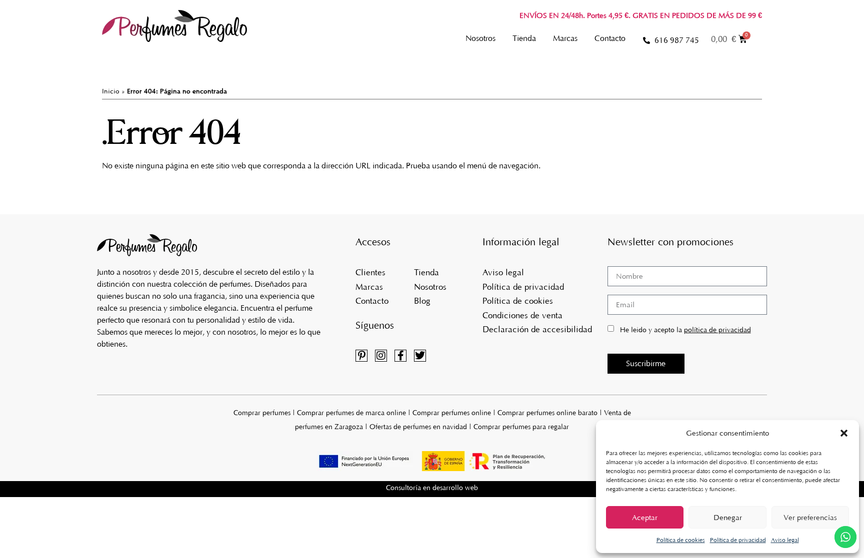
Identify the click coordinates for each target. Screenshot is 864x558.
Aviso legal (785, 540)
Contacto (610, 38)
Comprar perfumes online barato (548, 413)
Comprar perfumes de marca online (351, 413)
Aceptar (645, 517)
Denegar (728, 517)
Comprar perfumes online (451, 413)
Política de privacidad (738, 540)
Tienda (524, 38)
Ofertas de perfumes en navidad (418, 427)
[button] (844, 433)
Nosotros (481, 38)
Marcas (565, 38)
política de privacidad (717, 330)
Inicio (111, 91)
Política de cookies (680, 540)
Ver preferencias (810, 517)
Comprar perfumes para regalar (521, 427)
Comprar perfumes (262, 413)
